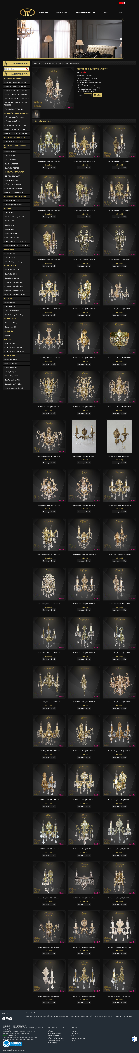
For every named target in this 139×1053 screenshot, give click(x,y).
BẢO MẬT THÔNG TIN (55, 1036)
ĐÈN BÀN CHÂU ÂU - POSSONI (15, 86)
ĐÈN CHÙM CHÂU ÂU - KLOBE (15, 129)
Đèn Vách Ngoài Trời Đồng (13, 384)
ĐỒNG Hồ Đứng (10, 253)
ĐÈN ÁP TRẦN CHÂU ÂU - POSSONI (17, 99)
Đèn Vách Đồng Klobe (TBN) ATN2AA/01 (67, 63)
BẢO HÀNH (51, 1031)
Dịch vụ (106, 13)
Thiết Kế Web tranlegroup (16, 1050)
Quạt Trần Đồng (10, 343)
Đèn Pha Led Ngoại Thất (12, 380)
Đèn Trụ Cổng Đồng (11, 372)
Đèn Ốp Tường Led (11, 363)
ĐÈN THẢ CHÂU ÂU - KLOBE (14, 117)
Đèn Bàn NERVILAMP (12, 180)
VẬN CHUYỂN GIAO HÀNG (56, 1038)
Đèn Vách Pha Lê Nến (12, 311)
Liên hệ (120, 13)
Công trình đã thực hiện (85, 13)
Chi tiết (53, 168)
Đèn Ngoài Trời (9, 355)
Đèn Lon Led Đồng (11, 323)
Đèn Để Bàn (9, 213)
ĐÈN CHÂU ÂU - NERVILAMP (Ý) (14, 172)
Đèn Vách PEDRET (11, 160)
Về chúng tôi (31, 1013)
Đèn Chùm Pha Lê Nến (12, 237)
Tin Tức (73, 1036)
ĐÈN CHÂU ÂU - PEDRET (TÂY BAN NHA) (15, 146)
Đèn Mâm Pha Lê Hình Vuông (14, 290)
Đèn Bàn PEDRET (11, 156)
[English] (123, 3)
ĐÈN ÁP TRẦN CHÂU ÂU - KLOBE (16, 133)
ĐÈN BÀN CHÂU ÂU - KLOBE (14, 121)
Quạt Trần (7, 339)
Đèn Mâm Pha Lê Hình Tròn (13, 282)
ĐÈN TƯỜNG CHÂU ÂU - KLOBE (15, 125)
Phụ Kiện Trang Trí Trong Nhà (14, 109)
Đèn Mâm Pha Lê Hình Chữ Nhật (15, 294)
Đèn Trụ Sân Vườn (11, 368)
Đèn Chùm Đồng (10, 221)
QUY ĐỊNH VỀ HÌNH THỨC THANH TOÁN (56, 1042)
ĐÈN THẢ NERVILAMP (12, 176)
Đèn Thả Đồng (9, 225)
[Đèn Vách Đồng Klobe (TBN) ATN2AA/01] (53, 88)
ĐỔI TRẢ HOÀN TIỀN (54, 1033)
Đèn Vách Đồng (10, 302)
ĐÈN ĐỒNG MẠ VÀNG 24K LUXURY (15, 196)
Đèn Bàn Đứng (9, 229)
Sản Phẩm (48, 63)
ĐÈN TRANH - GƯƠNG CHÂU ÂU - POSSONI (16, 104)
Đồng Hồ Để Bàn (10, 258)
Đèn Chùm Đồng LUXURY (13, 200)
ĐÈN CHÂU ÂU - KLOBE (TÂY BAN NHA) (16, 113)
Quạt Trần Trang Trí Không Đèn (14, 351)
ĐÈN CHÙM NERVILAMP (13, 184)
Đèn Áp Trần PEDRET (12, 168)
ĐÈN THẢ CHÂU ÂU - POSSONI (15, 82)
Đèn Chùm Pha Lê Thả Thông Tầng (16, 241)
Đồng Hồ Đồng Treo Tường (13, 262)
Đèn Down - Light (10, 319)
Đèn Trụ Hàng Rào (11, 359)
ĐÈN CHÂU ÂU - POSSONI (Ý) (13, 78)
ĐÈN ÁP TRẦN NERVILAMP (14, 192)
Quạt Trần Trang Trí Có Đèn (13, 347)
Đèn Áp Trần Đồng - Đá (12, 270)
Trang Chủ (43, 13)
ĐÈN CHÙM (7, 209)
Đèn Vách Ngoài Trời (11, 376)
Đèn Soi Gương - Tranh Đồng (14, 315)
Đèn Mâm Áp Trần (10, 266)
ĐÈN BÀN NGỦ (8, 331)
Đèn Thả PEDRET (10, 151)
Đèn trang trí (61, 13)
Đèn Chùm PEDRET (11, 164)
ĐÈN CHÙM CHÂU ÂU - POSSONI (16, 95)
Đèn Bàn (7, 335)
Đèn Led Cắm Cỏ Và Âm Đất (14, 388)
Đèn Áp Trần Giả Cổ (11, 274)
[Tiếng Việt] (120, 3)
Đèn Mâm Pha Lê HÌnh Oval (14, 286)
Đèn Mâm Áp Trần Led (12, 278)
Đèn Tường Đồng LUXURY (13, 205)
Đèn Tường (8, 298)
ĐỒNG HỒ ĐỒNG (9, 249)
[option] (53, 88)
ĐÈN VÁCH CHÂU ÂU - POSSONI (16, 91)
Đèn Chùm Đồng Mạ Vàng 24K (14, 217)
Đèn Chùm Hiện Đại (11, 233)
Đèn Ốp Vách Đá (10, 307)
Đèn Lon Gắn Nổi (10, 327)
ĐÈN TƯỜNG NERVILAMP (13, 188)
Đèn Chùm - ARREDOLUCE (14, 142)
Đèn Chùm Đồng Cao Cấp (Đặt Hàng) (16, 245)
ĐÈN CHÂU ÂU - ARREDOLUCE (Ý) (15, 137)
